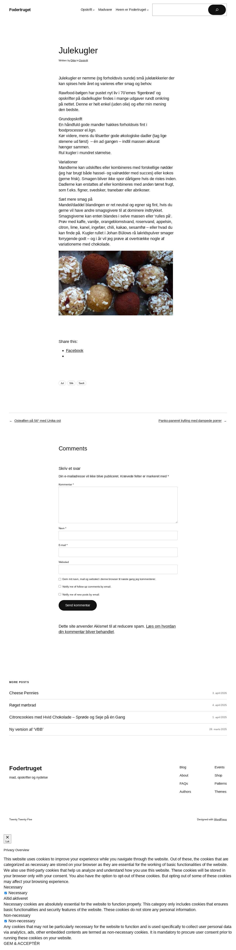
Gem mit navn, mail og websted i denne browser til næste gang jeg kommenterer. (109, 579)
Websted (64, 562)
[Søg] (217, 10)
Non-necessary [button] (17, 915)
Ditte (73, 60)
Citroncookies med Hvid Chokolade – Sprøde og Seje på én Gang (67, 717)
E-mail (63, 545)
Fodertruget (20, 9)
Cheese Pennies (24, 693)
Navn (62, 528)
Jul (62, 383)
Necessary (17, 893)
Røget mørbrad (22, 705)
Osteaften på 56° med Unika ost (37, 421)
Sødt (81, 383)
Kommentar (66, 484)
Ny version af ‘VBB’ (26, 729)
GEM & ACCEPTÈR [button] (22, 943)
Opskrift (83, 60)
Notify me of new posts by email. (81, 594)
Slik (71, 383)
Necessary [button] (13, 887)
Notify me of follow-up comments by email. (87, 586)
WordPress (220, 819)
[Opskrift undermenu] (94, 10)
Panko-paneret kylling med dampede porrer (190, 421)
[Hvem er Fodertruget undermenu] (148, 10)
